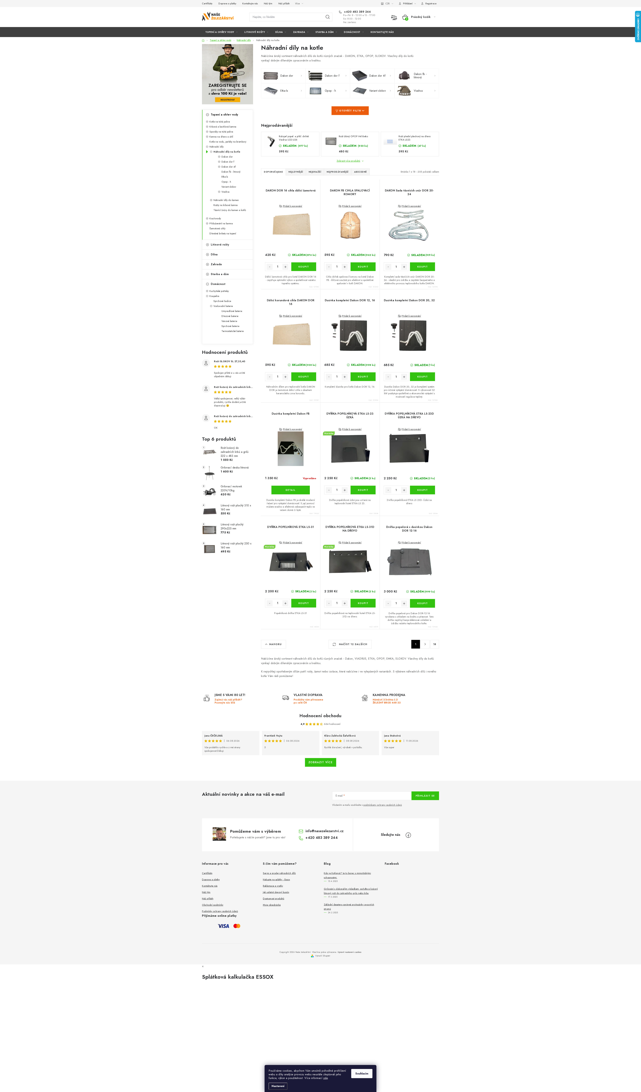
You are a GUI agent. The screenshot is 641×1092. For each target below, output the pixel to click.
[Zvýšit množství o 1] (285, 267)
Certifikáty (207, 3)
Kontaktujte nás (250, 3)
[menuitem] (221, 32)
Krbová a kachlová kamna (222, 126)
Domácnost (218, 284)
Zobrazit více (320, 762)
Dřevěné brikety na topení (222, 233)
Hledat (327, 17)
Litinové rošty (220, 245)
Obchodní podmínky (212, 905)
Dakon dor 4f (229, 166)
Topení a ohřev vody (224, 114)
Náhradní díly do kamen (226, 200)
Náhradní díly (216, 146)
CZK (387, 3)
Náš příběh (284, 3)
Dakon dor (227, 156)
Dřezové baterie (230, 316)
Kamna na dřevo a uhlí (221, 136)
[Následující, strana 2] (425, 644)
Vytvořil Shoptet (322, 955)
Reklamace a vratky (273, 886)
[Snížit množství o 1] (270, 267)
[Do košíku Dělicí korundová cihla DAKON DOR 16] (303, 376)
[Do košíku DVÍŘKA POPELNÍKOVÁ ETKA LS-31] (303, 603)
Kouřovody (215, 218)
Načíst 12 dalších (352, 644)
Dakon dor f (228, 161)
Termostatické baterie (233, 331)
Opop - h (226, 181)
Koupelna (214, 296)
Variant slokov (229, 186)
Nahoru (275, 644)
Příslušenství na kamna (221, 223)
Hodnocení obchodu (320, 715)
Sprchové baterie (230, 326)
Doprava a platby (227, 3)
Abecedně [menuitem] (360, 171)
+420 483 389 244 (357, 12)
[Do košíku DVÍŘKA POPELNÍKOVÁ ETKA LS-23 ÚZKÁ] (363, 490)
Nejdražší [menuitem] (315, 171)
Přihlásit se (425, 795)
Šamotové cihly (217, 228)
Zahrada (216, 264)
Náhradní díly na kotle (226, 151)
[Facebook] (408, 835)
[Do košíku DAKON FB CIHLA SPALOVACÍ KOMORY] (363, 266)
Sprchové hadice (222, 301)
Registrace (430, 3)
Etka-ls (225, 176)
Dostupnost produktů (273, 898)
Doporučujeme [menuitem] (273, 171)
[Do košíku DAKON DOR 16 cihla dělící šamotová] (303, 266)
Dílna (214, 254)
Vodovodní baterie (223, 306)
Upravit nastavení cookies (349, 952)
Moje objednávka (272, 905)
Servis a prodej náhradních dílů (279, 873)
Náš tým (268, 3)
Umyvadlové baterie (232, 311)
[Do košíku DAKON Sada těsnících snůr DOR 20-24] (422, 266)
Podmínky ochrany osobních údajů (220, 911)
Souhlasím (361, 1073)
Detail (290, 490)
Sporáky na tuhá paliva (221, 131)
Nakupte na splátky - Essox (276, 879)
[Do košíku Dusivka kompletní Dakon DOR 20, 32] (422, 376)
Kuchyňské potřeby (219, 291)
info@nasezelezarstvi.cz (324, 831)
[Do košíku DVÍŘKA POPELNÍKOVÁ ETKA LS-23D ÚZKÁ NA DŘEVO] (422, 490)
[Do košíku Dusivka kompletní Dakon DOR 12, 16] (363, 376)
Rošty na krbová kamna (225, 205)
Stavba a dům (220, 274)
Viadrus (226, 191)
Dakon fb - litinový (231, 171)
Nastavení (278, 1086)
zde (325, 1078)
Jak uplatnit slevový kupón (276, 892)
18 (434, 644)
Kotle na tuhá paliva (219, 121)
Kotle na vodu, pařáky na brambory (227, 141)
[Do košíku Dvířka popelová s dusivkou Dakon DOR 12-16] (422, 603)
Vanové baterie (229, 321)
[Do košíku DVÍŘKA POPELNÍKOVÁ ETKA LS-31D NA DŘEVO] (363, 603)
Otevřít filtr (350, 110)
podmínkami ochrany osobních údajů (382, 805)
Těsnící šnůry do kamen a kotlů (229, 210)
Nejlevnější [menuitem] (295, 171)
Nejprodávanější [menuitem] (338, 171)
